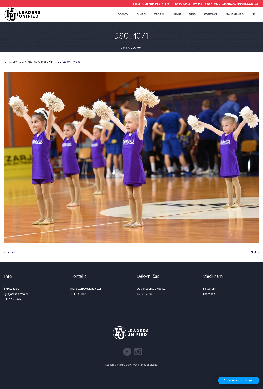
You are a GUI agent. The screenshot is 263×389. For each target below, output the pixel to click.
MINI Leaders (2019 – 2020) (64, 62)
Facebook (209, 294)
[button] (238, 380)
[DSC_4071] (131, 157)
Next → (255, 252)
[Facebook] (127, 352)
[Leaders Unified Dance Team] (23, 14)
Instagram (209, 288)
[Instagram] (138, 352)
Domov (125, 47)
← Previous (10, 252)
